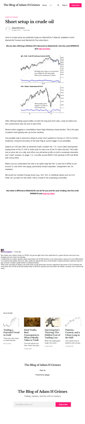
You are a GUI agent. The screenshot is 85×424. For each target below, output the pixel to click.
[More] (50, 5)
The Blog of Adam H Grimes (21, 4)
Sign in (64, 5)
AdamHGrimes (18, 28)
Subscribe (75, 5)
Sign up (42, 370)
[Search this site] (58, 5)
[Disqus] (42, 221)
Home (44, 5)
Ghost (47, 375)
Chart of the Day (11, 17)
